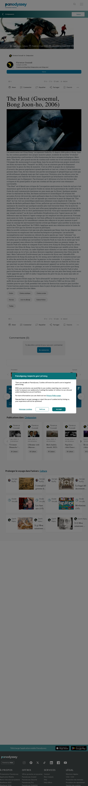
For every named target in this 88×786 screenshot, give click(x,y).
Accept (59, 409)
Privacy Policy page (53, 395)
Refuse (42, 409)
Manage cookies (25, 409)
